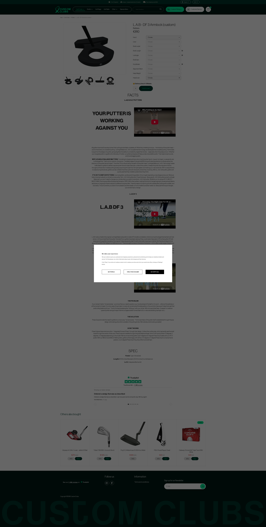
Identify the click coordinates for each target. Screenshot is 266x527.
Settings (111, 272)
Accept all (155, 272)
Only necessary (133, 272)
